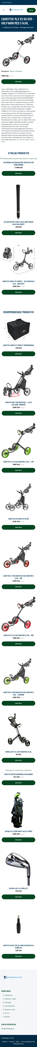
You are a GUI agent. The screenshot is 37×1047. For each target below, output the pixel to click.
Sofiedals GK (8, 995)
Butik (31, 10)
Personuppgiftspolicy (28, 1042)
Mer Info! (18, 81)
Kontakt (11, 1042)
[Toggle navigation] (3, 10)
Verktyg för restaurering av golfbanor (18, 774)
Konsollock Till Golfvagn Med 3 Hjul (18, 752)
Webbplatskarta (18, 1044)
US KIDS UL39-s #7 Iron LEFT (18, 888)
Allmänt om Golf (10, 1010)
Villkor (17, 1042)
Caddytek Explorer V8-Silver (18, 519)
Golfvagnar (18, 71)
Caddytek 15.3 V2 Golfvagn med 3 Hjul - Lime (18, 462)
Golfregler (8, 1002)
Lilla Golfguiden (10, 1006)
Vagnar (12, 71)
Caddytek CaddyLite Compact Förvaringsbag (18, 345)
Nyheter (7, 1017)
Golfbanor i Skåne (10, 999)
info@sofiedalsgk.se (7, 2)
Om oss (7, 1013)
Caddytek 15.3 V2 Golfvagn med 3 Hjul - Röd (18, 635)
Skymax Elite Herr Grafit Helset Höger (18, 831)
